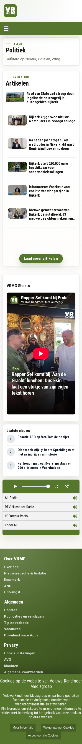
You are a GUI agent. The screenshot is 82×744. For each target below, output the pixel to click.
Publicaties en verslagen (24, 616)
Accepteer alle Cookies (43, 735)
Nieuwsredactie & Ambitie (25, 573)
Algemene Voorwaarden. (24, 672)
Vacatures (12, 629)
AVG (7, 660)
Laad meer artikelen (41, 258)
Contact (10, 610)
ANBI (8, 586)
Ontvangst (12, 592)
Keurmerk (12, 580)
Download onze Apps (21, 635)
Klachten (11, 666)
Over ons (11, 567)
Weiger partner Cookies (58, 727)
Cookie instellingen (19, 653)
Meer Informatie (23, 727)
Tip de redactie (16, 623)
